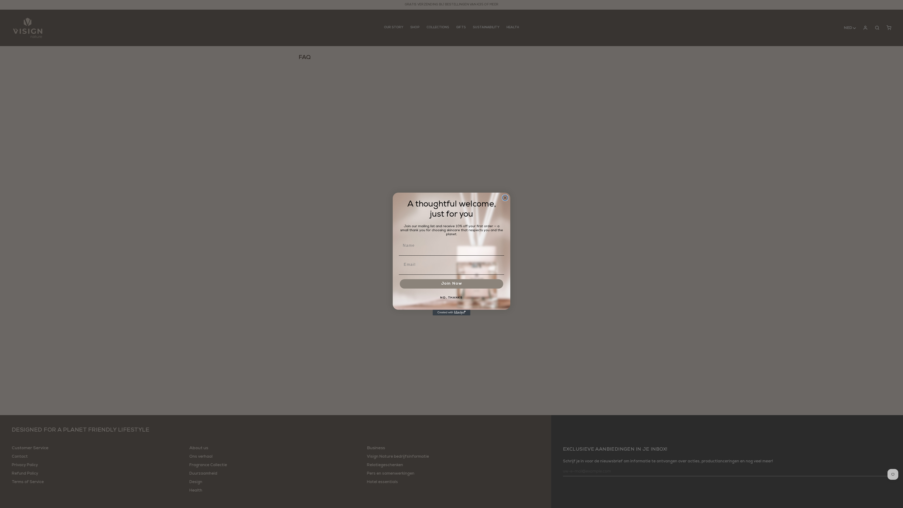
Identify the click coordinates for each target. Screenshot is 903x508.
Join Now (451, 284)
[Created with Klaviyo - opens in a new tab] (451, 312)
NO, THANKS (451, 298)
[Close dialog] (505, 198)
